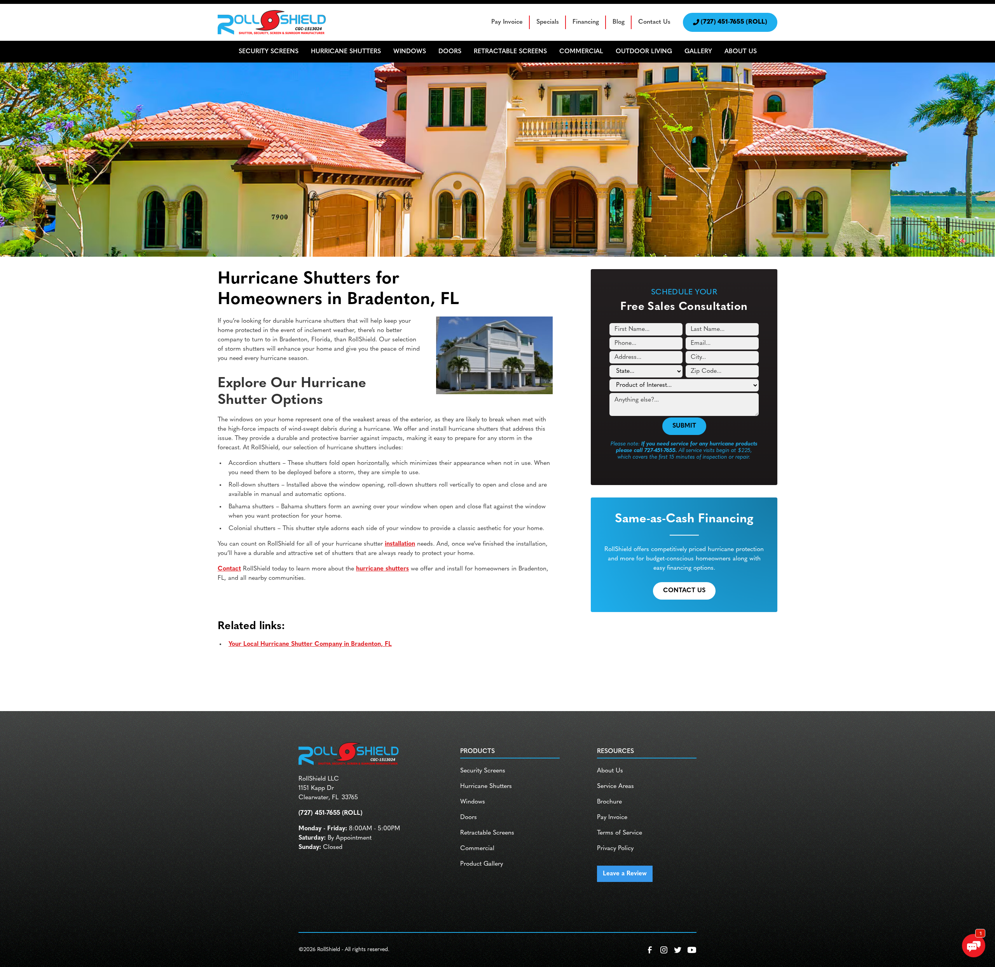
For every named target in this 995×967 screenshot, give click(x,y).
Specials (547, 22)
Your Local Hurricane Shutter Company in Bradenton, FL (310, 644)
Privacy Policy (615, 848)
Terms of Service (619, 833)
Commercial (477, 848)
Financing (586, 22)
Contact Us (654, 22)
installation (400, 544)
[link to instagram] (664, 950)
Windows (472, 802)
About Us (610, 771)
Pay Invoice (507, 22)
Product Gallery (481, 864)
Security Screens (482, 771)
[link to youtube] (691, 950)
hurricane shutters (382, 569)
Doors (468, 817)
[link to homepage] (272, 22)
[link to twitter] (678, 950)
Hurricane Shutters (486, 786)
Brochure (609, 802)
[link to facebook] (650, 950)
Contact (229, 569)
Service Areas (615, 786)
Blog (619, 22)
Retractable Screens (487, 833)
